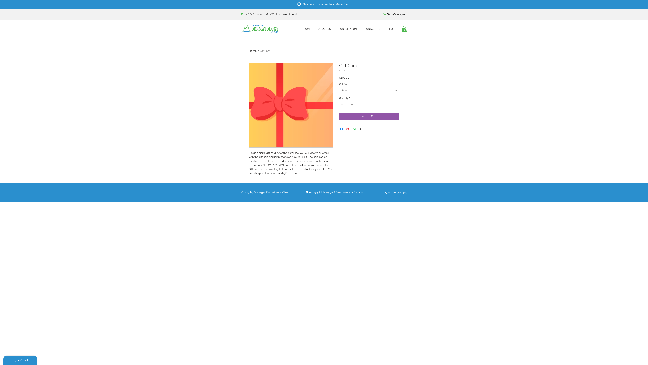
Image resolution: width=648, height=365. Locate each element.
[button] (404, 29)
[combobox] (369, 90)
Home (253, 50)
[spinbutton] (347, 104)
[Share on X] (361, 129)
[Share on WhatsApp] (354, 129)
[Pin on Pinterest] (348, 129)
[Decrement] (342, 104)
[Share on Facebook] (341, 129)
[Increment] (352, 104)
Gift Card (345, 84)
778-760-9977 (399, 14)
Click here (308, 4)
